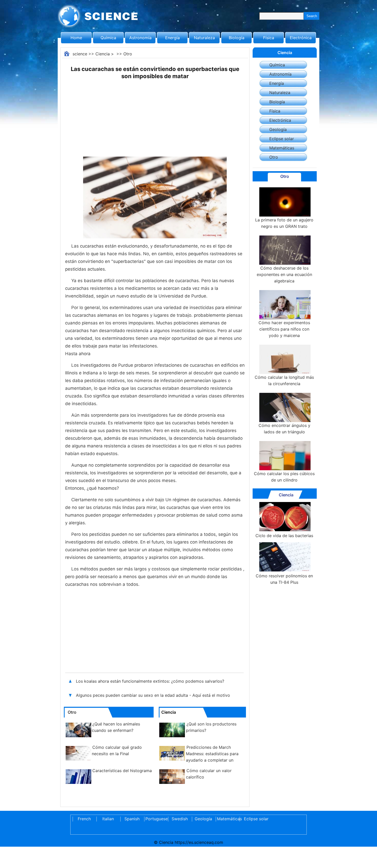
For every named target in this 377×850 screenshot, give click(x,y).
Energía (172, 37)
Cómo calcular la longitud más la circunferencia (284, 380)
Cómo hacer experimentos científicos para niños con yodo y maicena (284, 329)
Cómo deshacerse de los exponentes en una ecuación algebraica (284, 274)
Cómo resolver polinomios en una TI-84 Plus (284, 579)
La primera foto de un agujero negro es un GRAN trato (284, 223)
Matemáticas (281, 147)
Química (108, 37)
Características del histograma (122, 770)
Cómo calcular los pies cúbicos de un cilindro (284, 477)
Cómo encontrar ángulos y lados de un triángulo (284, 428)
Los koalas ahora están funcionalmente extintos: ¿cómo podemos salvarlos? (150, 681)
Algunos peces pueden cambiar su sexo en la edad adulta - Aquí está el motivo (153, 695)
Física (268, 37)
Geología (278, 129)
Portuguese (155, 818)
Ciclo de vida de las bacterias (284, 535)
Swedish (180, 818)
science (80, 53)
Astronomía (140, 37)
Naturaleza (204, 37)
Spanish (132, 818)
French (84, 818)
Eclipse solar (281, 138)
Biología (236, 37)
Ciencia (102, 53)
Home (76, 37)
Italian (108, 818)
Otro (127, 53)
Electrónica (301, 37)
